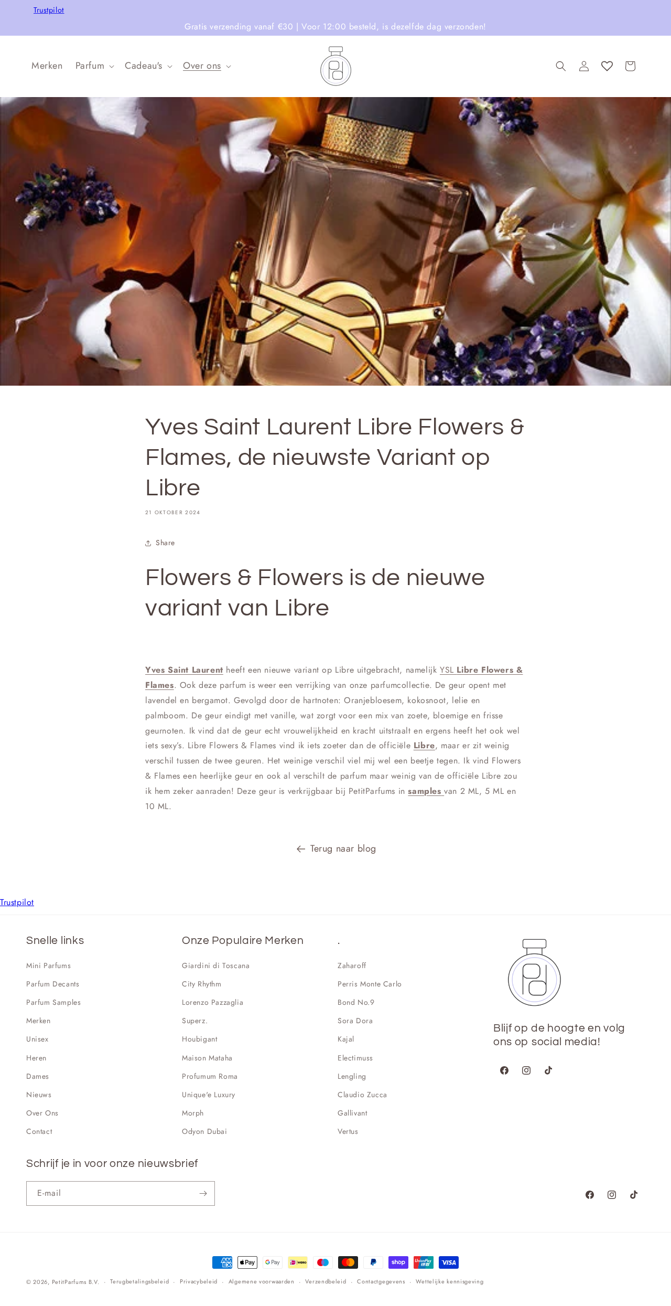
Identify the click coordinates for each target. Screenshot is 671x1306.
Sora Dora (355, 1020)
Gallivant (352, 1113)
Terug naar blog (343, 848)
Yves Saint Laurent (184, 670)
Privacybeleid (199, 1281)
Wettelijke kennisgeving (449, 1281)
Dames (37, 1076)
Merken (38, 1020)
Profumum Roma (210, 1076)
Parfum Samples (53, 1002)
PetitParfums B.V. (76, 1282)
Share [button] (165, 542)
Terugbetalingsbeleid (139, 1281)
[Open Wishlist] (607, 66)
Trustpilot (49, 10)
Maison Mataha (207, 1058)
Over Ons (42, 1113)
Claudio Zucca (362, 1094)
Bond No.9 (356, 1002)
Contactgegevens (381, 1281)
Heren (36, 1058)
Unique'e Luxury (208, 1094)
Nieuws (39, 1094)
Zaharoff (352, 965)
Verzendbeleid (325, 1281)
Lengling (352, 1076)
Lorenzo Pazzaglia (212, 1002)
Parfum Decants (52, 984)
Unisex (37, 1039)
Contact (39, 1131)
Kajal (346, 1039)
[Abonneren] (202, 1193)
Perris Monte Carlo (370, 984)
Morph (193, 1113)
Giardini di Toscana (216, 965)
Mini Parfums (48, 965)
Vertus (348, 1131)
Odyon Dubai (205, 1131)
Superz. (195, 1020)
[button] (94, 66)
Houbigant (199, 1039)
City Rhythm (202, 984)
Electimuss (355, 1058)
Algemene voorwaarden (262, 1281)
